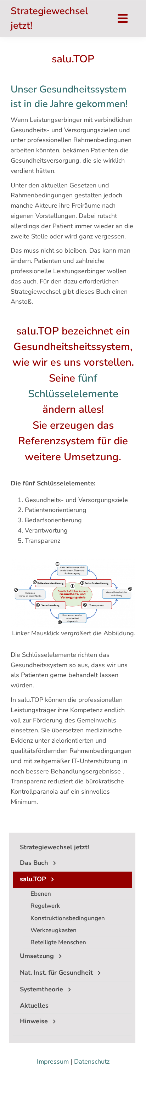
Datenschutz (92, 1061)
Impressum (53, 1061)
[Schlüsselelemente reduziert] (73, 562)
